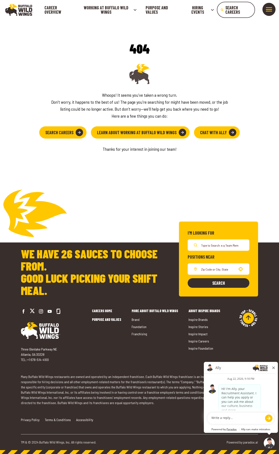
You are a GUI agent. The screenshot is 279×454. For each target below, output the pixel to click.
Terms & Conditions (58, 420)
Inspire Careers (199, 341)
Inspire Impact (198, 334)
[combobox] (217, 269)
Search (218, 283)
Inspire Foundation (201, 348)
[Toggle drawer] (269, 9)
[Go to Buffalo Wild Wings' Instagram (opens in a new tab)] (41, 311)
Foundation (139, 327)
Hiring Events (197, 9)
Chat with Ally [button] (213, 132)
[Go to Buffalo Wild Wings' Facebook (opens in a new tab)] (23, 311)
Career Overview (52, 10)
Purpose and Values (157, 10)
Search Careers (59, 132)
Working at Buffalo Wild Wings (106, 9)
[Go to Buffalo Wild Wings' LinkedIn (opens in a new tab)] (49, 311)
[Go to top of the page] (248, 318)
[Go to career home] (19, 9)
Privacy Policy (30, 420)
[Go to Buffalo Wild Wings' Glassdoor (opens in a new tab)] (58, 311)
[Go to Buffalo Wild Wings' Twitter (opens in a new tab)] (32, 311)
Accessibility (84, 420)
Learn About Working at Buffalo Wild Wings (137, 132)
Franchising (139, 334)
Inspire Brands (198, 319)
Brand (136, 319)
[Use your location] (240, 269)
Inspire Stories (198, 327)
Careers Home (102, 311)
